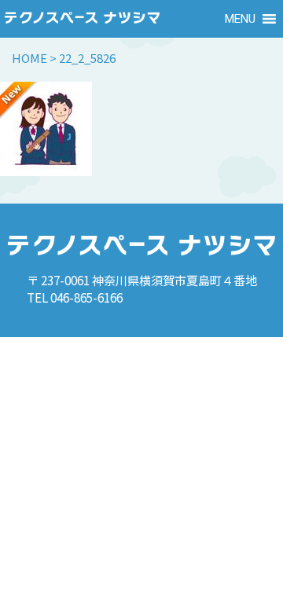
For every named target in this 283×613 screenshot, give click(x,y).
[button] (240, 19)
